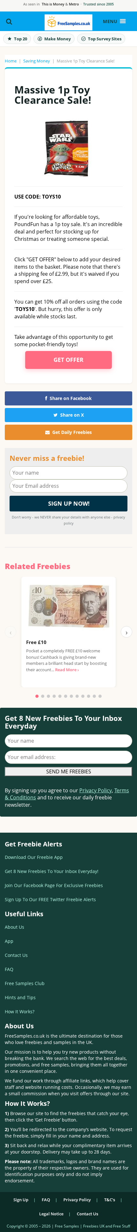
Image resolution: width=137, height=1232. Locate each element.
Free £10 (36, 642)
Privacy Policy (95, 790)
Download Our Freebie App (34, 857)
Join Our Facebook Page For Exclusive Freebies (54, 885)
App (9, 941)
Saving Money (36, 61)
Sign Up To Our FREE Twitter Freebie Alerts (50, 899)
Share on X (72, 415)
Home (11, 61)
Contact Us (16, 955)
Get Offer (68, 359)
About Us (14, 927)
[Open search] (9, 21)
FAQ (9, 969)
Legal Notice (51, 1214)
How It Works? (19, 1011)
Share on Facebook (71, 398)
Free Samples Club (25, 983)
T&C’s (109, 1200)
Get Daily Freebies (72, 432)
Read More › (67, 670)
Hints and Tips (20, 997)
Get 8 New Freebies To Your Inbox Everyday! (51, 871)
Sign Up (20, 1200)
